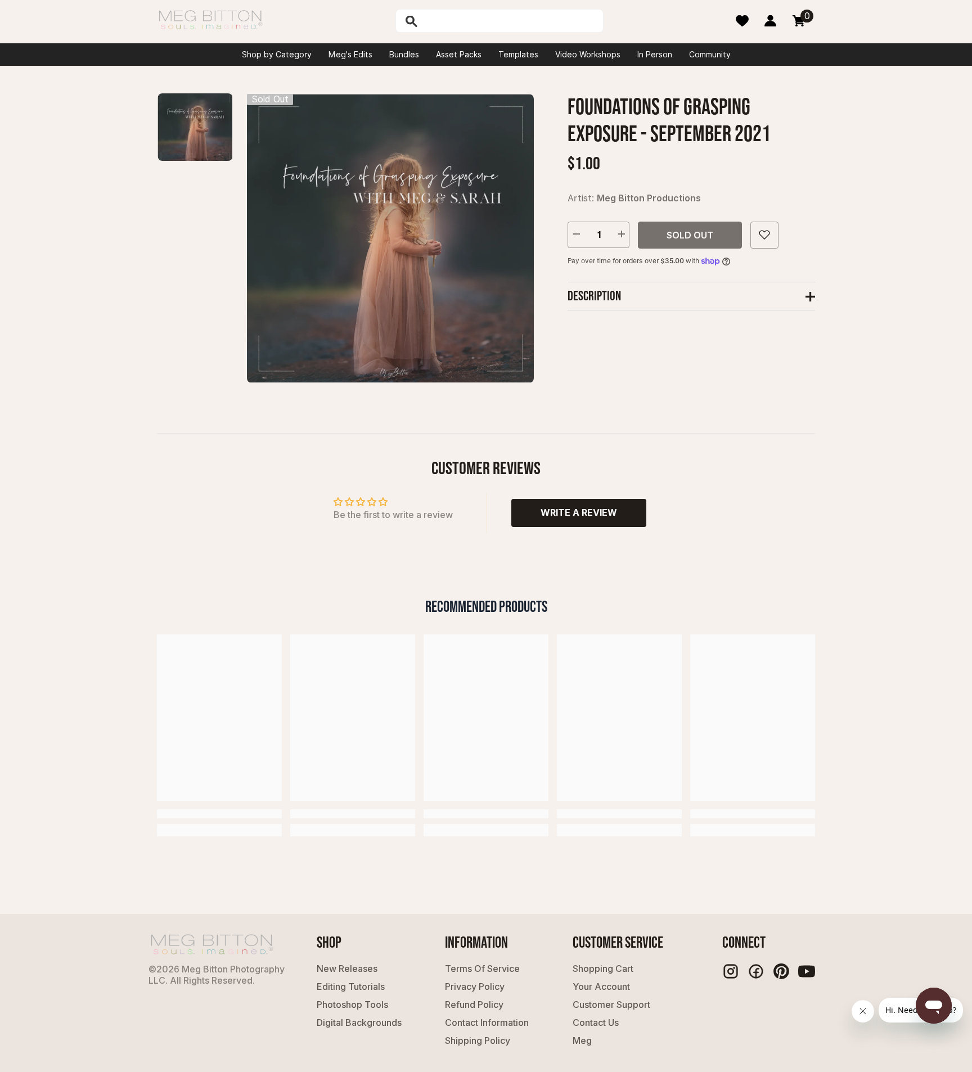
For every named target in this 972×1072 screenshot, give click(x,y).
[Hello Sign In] (770, 20)
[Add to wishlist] (764, 234)
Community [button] (710, 54)
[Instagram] (730, 971)
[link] (219, 813)
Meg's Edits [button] (350, 54)
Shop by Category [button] (277, 54)
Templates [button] (518, 54)
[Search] (440, 21)
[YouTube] (806, 971)
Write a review (579, 512)
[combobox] (511, 20)
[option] (390, 238)
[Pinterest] (781, 971)
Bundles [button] (404, 54)
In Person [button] (654, 54)
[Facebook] (756, 971)
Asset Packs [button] (459, 54)
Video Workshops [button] (587, 54)
